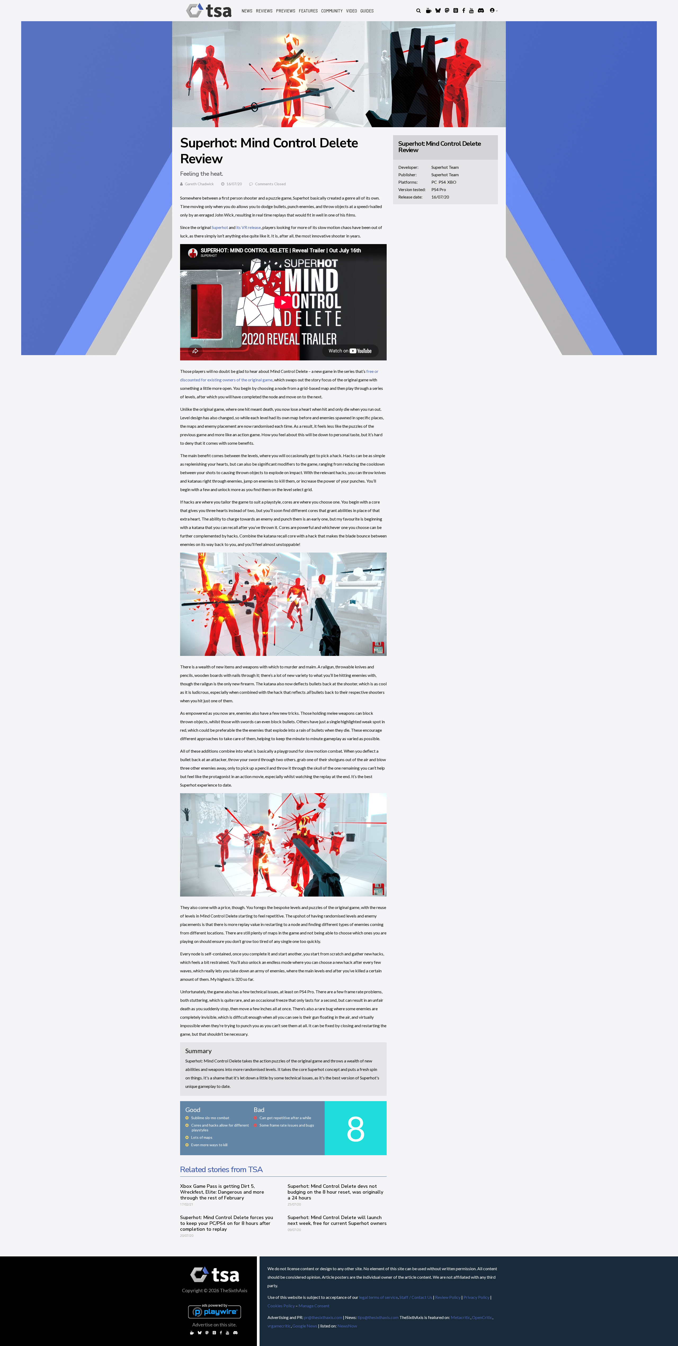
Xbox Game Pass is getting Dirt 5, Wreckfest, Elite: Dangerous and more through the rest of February (222, 1192)
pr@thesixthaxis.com (323, 1317)
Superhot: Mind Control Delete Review (439, 146)
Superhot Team (445, 167)
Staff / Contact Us (415, 1297)
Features (308, 10)
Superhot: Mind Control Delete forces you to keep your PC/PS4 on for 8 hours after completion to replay (226, 1223)
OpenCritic (482, 1317)
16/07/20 (440, 196)
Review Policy (448, 1297)
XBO (451, 181)
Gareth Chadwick (199, 184)
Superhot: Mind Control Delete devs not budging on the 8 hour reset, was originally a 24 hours (335, 1192)
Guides (367, 10)
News (247, 10)
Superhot (220, 227)
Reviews (264, 10)
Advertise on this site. (214, 1324)
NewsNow (347, 1325)
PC (434, 181)
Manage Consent (313, 1305)
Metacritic (460, 1317)
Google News (304, 1325)
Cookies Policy (281, 1305)
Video (351, 10)
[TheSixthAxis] (209, 18)
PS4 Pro (438, 189)
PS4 (442, 181)
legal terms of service (378, 1297)
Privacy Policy (476, 1297)
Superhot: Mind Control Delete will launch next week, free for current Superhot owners (337, 1220)
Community (332, 10)
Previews (285, 10)
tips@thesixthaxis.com (378, 1317)
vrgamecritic (279, 1325)
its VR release (248, 227)
